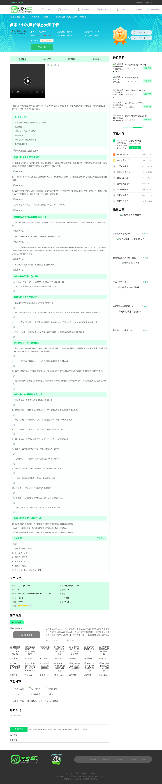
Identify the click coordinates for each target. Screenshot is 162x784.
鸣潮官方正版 (18, 701)
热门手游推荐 (47, 41)
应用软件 (85, 9)
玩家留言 (97, 59)
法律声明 (93, 773)
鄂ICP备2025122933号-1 (73, 779)
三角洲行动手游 (51, 701)
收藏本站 (149, 2)
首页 (23, 17)
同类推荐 (72, 59)
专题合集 (124, 9)
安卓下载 (42, 47)
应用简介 (22, 59)
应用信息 (47, 59)
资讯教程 (105, 9)
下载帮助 (85, 773)
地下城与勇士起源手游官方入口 (34, 702)
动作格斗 (46, 17)
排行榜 (139, 9)
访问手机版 (138, 2)
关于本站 (69, 773)
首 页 (48, 9)
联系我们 (77, 773)
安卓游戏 (66, 9)
